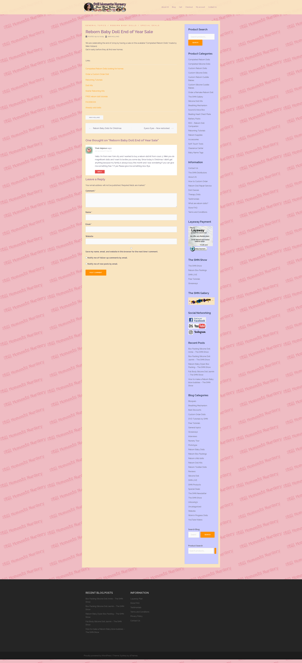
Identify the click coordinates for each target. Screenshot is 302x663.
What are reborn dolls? (198, 203)
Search (195, 42)
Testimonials (193, 199)
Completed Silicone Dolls (199, 64)
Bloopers (192, 401)
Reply (100, 172)
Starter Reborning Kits (95, 91)
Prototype (192, 445)
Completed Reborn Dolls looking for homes (105, 69)
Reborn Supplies (195, 135)
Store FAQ (192, 208)
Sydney (123, 655)
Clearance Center (195, 148)
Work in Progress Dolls (198, 515)
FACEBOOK (91, 102)
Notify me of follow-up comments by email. (108, 258)
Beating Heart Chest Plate (199, 114)
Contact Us (212, 7)
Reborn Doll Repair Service (200, 186)
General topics (96, 25)
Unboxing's (193, 502)
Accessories (193, 139)
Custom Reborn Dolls (197, 68)
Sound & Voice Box (196, 110)
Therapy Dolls (194, 194)
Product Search (195, 546)
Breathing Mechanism (197, 105)
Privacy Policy (136, 616)
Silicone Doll (193, 476)
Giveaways (193, 283)
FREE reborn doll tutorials (97, 96)
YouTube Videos (195, 520)
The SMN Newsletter (197, 493)
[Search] (215, 551)
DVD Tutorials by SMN (198, 419)
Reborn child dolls (196, 458)
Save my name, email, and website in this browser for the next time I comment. (122, 252)
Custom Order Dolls (197, 414)
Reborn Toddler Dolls (197, 467)
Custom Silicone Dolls (197, 73)
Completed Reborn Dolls (199, 59)
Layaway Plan (136, 599)
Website (89, 236)
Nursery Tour (193, 441)
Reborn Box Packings (197, 270)
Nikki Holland (113, 36)
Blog (174, 7)
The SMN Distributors (197, 173)
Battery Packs (194, 119)
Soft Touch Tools (195, 144)
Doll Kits (89, 85)
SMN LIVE (192, 275)
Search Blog (194, 529)
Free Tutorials (194, 279)
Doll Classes (193, 190)
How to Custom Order (198, 181)
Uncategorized (194, 507)
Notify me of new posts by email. (103, 264)
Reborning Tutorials (94, 80)
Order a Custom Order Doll (97, 74)
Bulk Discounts (194, 410)
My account (200, 7)
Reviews (192, 471)
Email (89, 224)
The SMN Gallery (195, 97)
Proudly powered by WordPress (97, 655)
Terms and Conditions (197, 212)
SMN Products (194, 485)
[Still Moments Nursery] (105, 7)
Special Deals (150, 25)
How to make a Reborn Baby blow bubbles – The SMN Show (201, 382)
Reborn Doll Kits (195, 463)
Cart (180, 7)
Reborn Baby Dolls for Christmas (107, 128)
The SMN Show (195, 266)
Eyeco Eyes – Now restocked (157, 128)
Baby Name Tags (195, 152)
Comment (91, 191)
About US (165, 7)
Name (89, 212)
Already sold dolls (93, 107)
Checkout (189, 7)
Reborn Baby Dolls (123, 25)
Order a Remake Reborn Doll (200, 92)
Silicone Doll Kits (195, 101)
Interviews (192, 436)
